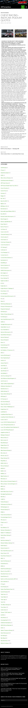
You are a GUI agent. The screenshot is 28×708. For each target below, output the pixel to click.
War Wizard (3, 638)
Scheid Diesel (4, 563)
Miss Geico (3, 453)
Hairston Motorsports (6, 332)
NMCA (2, 486)
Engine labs (3, 285)
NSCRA (2, 496)
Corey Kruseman (4, 244)
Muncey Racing (4, 465)
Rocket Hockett (4, 548)
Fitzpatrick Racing (5, 309)
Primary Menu (26, 7)
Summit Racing (4, 591)
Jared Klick (3, 365)
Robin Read (3, 545)
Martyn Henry (4, 437)
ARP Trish (9, 22)
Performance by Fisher (6, 504)
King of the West (4, 404)
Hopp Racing (3, 347)
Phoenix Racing (4, 509)
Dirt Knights (3, 273)
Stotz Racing (3, 586)
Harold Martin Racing (5, 334)
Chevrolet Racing (4, 234)
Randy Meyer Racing (5, 535)
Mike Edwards (4, 447)
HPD (2, 352)
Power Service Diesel (5, 514)
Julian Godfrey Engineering (7, 383)
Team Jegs (3, 599)
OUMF (2, 499)
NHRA (2, 471)
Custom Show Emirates (6, 257)
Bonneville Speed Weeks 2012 (7, 211)
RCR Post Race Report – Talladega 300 (10, 147)
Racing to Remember (5, 530)
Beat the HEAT (4, 201)
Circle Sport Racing (5, 242)
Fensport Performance (6, 306)
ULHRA (2, 615)
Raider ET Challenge (5, 532)
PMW (2, 512)
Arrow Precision (4, 188)
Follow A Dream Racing (6, 314)
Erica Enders (3, 291)
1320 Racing (3, 167)
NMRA (2, 489)
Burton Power (4, 226)
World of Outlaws (5, 643)
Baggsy (2, 195)
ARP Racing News (6, 7)
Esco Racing (3, 293)
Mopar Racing (4, 458)
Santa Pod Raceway (5, 561)
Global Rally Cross (5, 327)
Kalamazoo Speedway (5, 386)
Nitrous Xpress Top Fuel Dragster (8, 483)
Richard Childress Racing (6, 543)
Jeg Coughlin (4, 368)
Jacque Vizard (4, 363)
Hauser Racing (4, 339)
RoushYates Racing (5, 555)
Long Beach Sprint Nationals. (7, 417)
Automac (3, 193)
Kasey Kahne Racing (5, 393)
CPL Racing (3, 247)
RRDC (2, 558)
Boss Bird (3, 213)
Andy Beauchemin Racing (6, 180)
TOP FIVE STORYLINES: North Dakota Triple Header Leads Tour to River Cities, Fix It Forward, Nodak (12, 674)
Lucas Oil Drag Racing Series (7, 424)
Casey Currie (4, 231)
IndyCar (2, 360)
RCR (2, 537)
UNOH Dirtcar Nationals (6, 625)
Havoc (2, 342)
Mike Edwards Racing (5, 450)
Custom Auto (4, 255)
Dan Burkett (3, 260)
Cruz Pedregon (4, 252)
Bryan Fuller (3, 224)
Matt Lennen (4, 440)
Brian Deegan (4, 219)
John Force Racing (5, 375)
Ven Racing (3, 635)
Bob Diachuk (3, 208)
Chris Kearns (4, 239)
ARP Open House (5, 183)
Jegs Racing (3, 370)
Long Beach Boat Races (6, 414)
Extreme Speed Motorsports (7, 296)
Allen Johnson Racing (5, 177)
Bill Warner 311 (4, 206)
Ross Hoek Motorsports (6, 550)
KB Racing (3, 396)
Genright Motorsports (6, 324)
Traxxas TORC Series (5, 612)
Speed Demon (4, 576)
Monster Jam (4, 455)
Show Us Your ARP (5, 571)
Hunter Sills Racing (5, 355)
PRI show (3, 519)
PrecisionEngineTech (5, 517)
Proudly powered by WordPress (7, 706)
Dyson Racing (4, 278)
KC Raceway (3, 399)
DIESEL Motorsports (5, 270)
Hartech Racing (4, 337)
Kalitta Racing (4, 391)
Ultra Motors (3, 617)
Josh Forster (3, 381)
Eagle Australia (4, 280)
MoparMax (3, 460)
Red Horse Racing (5, 540)
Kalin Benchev (4, 388)
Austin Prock (4, 190)
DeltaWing (3, 262)
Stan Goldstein (4, 581)
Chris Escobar (4, 237)
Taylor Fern (3, 594)
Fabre (2, 301)
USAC (2, 627)
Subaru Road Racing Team (6, 589)
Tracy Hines (3, 607)
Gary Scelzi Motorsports (6, 319)
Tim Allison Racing (5, 604)
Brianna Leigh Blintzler (6, 221)
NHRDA (2, 473)
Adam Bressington (5, 172)
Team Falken (3, 597)
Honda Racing (4, 345)
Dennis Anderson (5, 265)
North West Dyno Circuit (6, 491)
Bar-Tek (2, 198)
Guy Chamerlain (4, 329)
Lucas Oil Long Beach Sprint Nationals (9, 427)
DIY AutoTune (4, 275)
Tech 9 (2, 602)
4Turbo (2, 170)
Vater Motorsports (5, 633)
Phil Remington (4, 507)
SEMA (2, 566)
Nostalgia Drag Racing (6, 494)
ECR (2, 283)
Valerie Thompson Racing (6, 630)
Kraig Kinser (3, 409)
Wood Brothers (4, 640)
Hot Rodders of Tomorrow (6, 350)
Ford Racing (3, 316)
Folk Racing (3, 311)
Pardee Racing (4, 501)
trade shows (3, 609)
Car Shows (3, 229)
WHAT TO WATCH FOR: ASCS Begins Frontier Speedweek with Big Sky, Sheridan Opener (11, 668)
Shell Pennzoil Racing (5, 568)
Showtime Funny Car (5, 573)
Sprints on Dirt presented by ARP (8, 579)
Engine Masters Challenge (6, 288)
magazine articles (4, 432)
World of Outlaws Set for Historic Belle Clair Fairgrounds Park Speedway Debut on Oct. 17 (13, 679)
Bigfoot (2, 203)
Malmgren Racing (4, 435)
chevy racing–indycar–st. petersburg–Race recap (12, 153)
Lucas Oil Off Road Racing (6, 429)
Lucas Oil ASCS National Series (8, 422)
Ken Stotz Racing (4, 401)
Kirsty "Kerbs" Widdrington (7, 406)
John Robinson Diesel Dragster (8, 378)
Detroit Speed (4, 267)
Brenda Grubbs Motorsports (7, 216)
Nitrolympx (3, 478)
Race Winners (4, 527)
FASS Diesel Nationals (5, 303)
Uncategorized (5, 12)
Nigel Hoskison (4, 476)
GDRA (2, 321)
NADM (2, 468)
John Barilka (3, 373)
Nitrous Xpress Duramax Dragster (8, 481)
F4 (1, 298)
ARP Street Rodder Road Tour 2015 (9, 185)
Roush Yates (3, 553)
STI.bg (2, 584)
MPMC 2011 (3, 463)
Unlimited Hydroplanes (6, 622)
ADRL (2, 175)
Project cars (3, 522)
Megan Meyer (4, 445)
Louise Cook (3, 419)
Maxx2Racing (4, 442)
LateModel (3, 411)
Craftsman (3, 249)
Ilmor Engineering (5, 357)
